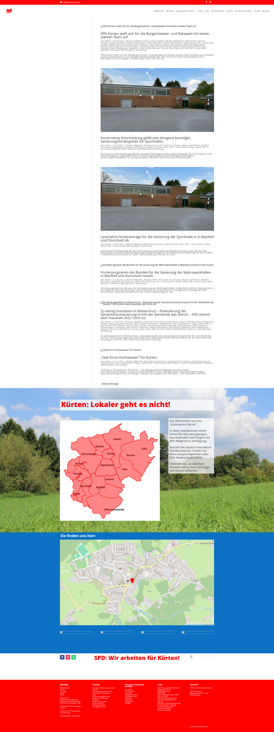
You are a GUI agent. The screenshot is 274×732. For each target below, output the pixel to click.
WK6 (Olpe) (174, 48)
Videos (200, 11)
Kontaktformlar (131, 696)
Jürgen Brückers (117, 42)
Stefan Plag (151, 42)
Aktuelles (170, 11)
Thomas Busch (108, 363)
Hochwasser (173, 321)
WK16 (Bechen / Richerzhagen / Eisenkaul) (130, 46)
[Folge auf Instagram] (68, 657)
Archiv (62, 689)
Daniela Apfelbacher (175, 41)
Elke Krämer (191, 41)
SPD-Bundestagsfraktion (167, 698)
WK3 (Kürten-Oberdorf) (180, 327)
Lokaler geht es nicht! (184, 11)
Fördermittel (117, 147)
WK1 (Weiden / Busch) (145, 44)
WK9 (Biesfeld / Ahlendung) (134, 50)
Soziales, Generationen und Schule (103, 689)
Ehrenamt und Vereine (101, 696)
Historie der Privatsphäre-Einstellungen (70, 712)
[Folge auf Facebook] (62, 657)
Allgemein (138, 145)
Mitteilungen (65, 688)
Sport (165, 147)
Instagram (129, 701)
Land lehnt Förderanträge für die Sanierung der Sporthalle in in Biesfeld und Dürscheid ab (157, 238)
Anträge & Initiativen (243, 11)
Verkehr (95, 700)
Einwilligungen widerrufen (70, 716)
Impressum (64, 698)
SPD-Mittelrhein (164, 691)
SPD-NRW (161, 693)
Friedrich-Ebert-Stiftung (167, 705)
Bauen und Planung (100, 698)
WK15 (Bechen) (184, 325)
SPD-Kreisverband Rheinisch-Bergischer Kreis (169, 689)
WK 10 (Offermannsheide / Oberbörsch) (177, 42)
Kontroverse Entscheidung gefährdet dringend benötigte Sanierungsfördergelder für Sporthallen (145, 139)
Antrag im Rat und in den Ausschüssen (162, 145)
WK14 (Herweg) (191, 44)
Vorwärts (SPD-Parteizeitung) (169, 703)
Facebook (129, 700)
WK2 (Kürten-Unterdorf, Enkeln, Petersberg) (172, 46)
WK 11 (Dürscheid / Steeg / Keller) (185, 147)
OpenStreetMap (199, 624)
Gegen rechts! (98, 703)
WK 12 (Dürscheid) (125, 44)
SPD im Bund (163, 696)
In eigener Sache (99, 706)
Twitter (128, 703)
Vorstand (128, 689)
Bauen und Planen (191, 145)
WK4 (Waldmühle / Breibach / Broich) (128, 48)
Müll (94, 694)
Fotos (207, 11)
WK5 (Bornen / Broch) (157, 48)
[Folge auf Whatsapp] (73, 657)
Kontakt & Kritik (217, 11)
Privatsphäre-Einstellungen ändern (70, 707)
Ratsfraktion (130, 691)
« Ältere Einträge (109, 383)
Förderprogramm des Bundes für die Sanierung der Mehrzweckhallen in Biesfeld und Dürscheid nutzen (156, 274)
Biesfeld (205, 145)
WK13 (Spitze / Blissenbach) (170, 44)
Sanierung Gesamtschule (121, 323)
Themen (229, 11)
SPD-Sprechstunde (201, 361)
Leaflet (189, 624)
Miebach (187, 361)
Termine (257, 11)
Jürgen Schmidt (155, 147)
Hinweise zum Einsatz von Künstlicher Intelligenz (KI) (70, 702)
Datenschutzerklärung (69, 699)
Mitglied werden (131, 694)
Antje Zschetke (157, 41)
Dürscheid (105, 147)
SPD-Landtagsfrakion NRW (168, 694)
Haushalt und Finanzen (135, 147)
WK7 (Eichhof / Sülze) (190, 48)
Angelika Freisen (141, 41)
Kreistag (128, 693)
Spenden (265, 11)
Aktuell (129, 41)
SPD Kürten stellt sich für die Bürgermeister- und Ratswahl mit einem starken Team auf (155, 35)
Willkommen (159, 11)
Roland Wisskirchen (135, 42)
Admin (108, 41)
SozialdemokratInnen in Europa (167, 701)
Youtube (128, 698)
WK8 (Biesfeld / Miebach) (124, 149)
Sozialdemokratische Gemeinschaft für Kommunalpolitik (166, 708)
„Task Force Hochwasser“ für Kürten (129, 357)
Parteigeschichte (99, 705)
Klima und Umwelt (99, 701)
